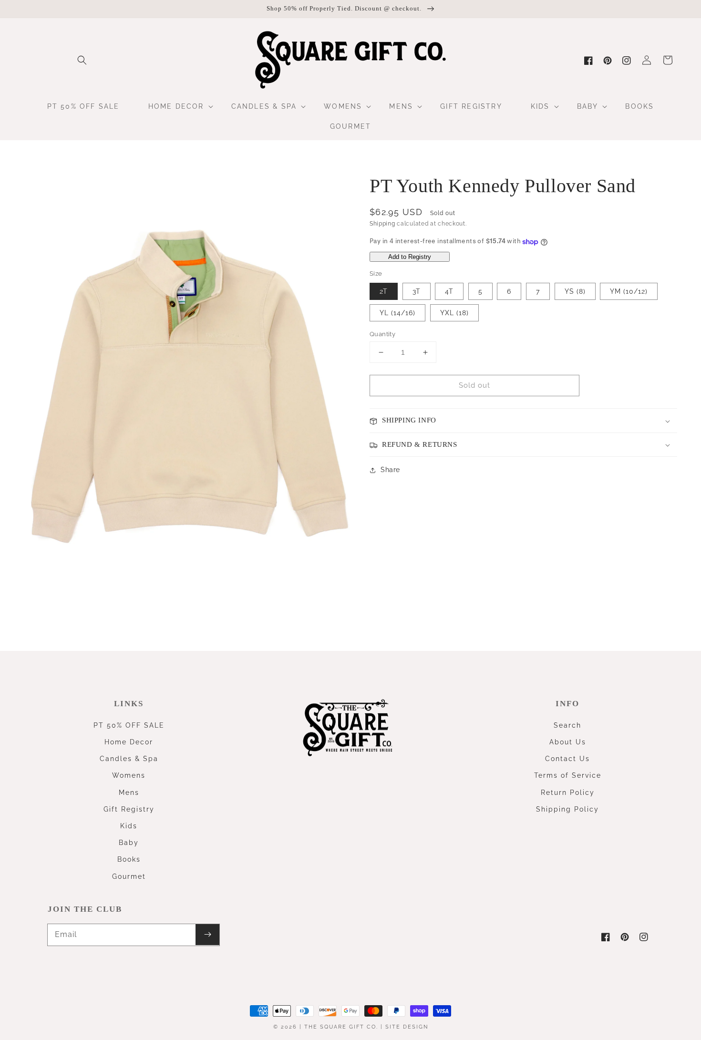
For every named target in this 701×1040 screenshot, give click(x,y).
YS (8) (575, 291)
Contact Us (567, 758)
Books (129, 859)
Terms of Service (567, 775)
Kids (128, 826)
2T (384, 291)
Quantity (382, 334)
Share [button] (390, 470)
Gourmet (129, 876)
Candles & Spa (129, 758)
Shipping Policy (567, 809)
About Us (567, 742)
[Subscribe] (207, 934)
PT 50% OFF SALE (129, 725)
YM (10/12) (629, 291)
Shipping (382, 223)
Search (567, 725)
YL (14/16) (397, 313)
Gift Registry (129, 809)
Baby (129, 842)
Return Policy (568, 792)
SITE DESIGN (406, 1027)
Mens (129, 792)
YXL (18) (454, 313)
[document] (187, 388)
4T (449, 291)
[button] (82, 60)
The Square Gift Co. (341, 1027)
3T (416, 291)
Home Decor (128, 742)
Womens (128, 775)
